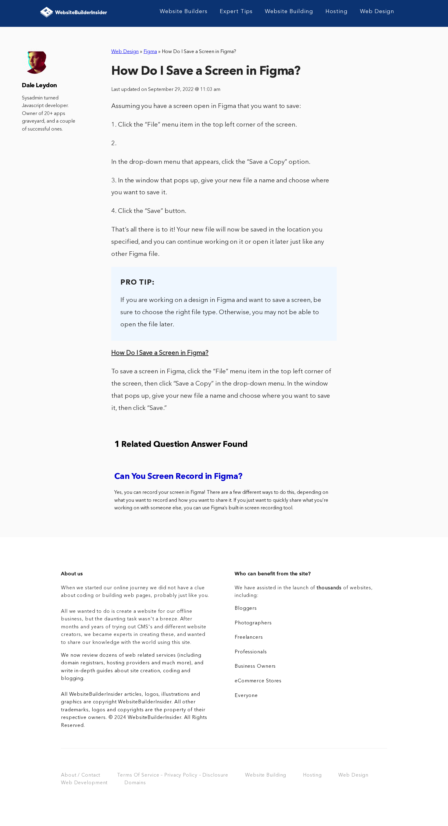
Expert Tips (236, 11)
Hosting (336, 11)
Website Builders (184, 11)
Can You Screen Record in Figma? (178, 477)
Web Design (377, 11)
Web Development (84, 783)
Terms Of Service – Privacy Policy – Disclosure (172, 775)
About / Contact (80, 775)
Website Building (289, 11)
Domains (135, 783)
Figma (150, 51)
